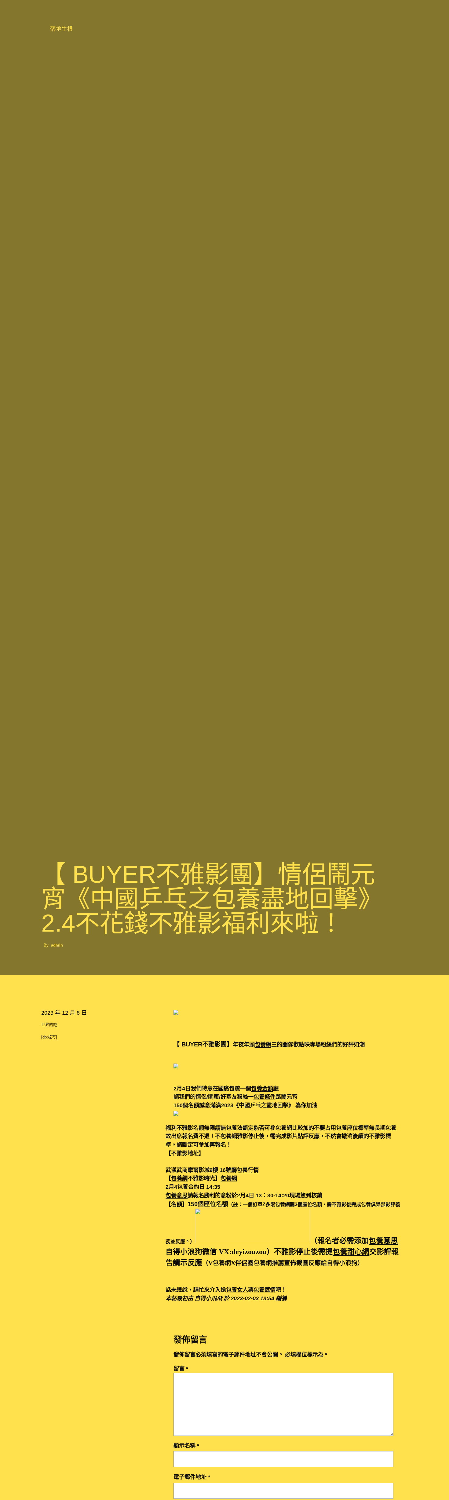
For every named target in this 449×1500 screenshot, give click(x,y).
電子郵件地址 (191, 1477)
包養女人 (237, 1289)
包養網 (263, 1044)
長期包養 (385, 1128)
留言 (180, 1368)
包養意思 (177, 1195)
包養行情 (248, 1170)
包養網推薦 (269, 1263)
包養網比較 (289, 1128)
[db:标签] (49, 1037)
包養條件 (265, 1096)
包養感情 (265, 1289)
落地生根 (61, 29)
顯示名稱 (186, 1445)
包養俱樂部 (373, 1204)
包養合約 (188, 1187)
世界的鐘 (49, 1024)
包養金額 (262, 1088)
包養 (231, 1128)
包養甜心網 (351, 1252)
